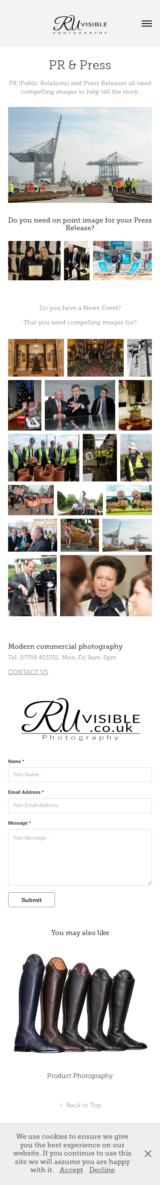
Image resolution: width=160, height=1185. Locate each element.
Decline (102, 1170)
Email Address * (26, 792)
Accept (71, 1170)
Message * (19, 823)
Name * (16, 761)
